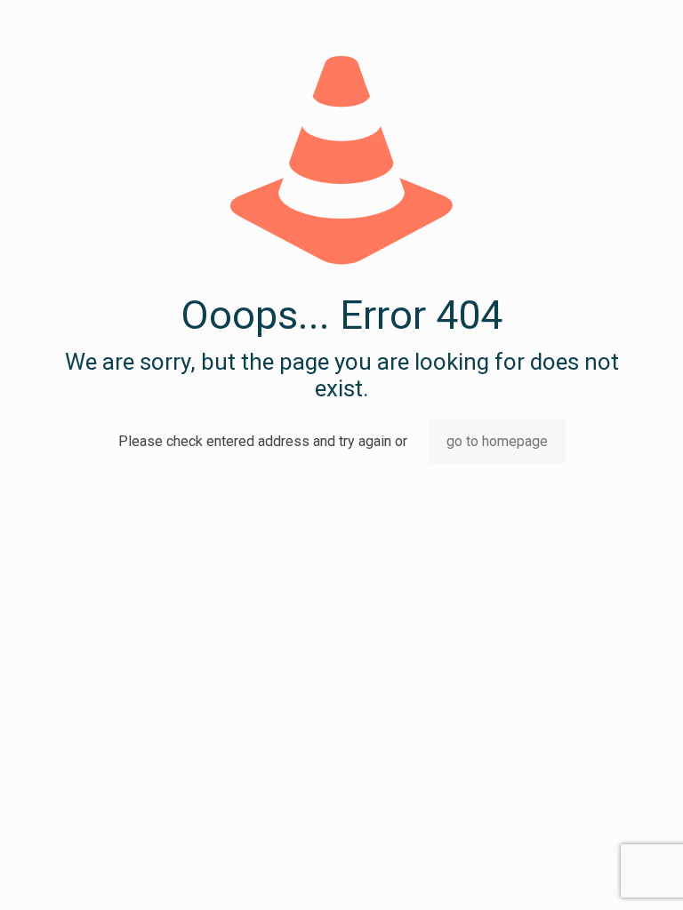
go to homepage (497, 441)
